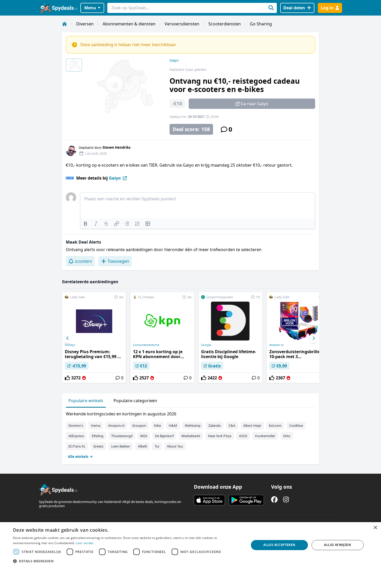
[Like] (67, 377)
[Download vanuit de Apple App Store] (209, 500)
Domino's (75, 425)
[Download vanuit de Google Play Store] (246, 500)
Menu (90, 8)
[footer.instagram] (286, 499)
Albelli (142, 446)
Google (206, 345)
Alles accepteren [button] (279, 545)
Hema (95, 425)
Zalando (214, 425)
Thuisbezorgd (121, 436)
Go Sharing (261, 24)
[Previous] (68, 338)
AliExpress (76, 436)
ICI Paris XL (77, 446)
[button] (127, 561)
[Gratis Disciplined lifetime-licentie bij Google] (230, 337)
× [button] (375, 528)
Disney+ (70, 345)
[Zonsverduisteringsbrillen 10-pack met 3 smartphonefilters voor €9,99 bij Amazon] (298, 337)
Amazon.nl (276, 345)
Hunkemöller (265, 436)
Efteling (97, 436)
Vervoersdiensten (182, 24)
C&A (232, 425)
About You (175, 446)
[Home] (64, 23)
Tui (157, 446)
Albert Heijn (252, 425)
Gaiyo (174, 60)
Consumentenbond (146, 345)
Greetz (98, 446)
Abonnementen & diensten (129, 24)
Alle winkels (78, 456)
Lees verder (85, 543)
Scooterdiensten (224, 24)
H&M (173, 425)
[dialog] (190, 545)
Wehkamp (193, 425)
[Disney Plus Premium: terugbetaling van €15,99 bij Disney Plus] (94, 337)
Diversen (85, 24)
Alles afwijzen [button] (337, 545)
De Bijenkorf (164, 436)
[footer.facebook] (274, 499)
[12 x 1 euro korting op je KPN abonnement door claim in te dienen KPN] (162, 337)
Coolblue (296, 425)
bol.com (275, 425)
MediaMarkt (190, 436)
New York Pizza (219, 436)
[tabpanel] (190, 434)
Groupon (139, 425)
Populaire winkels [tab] (85, 400)
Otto (286, 436)
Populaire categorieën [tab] (135, 400)
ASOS (243, 436)
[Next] (313, 338)
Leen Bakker (120, 446)
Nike (157, 425)
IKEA (143, 436)
